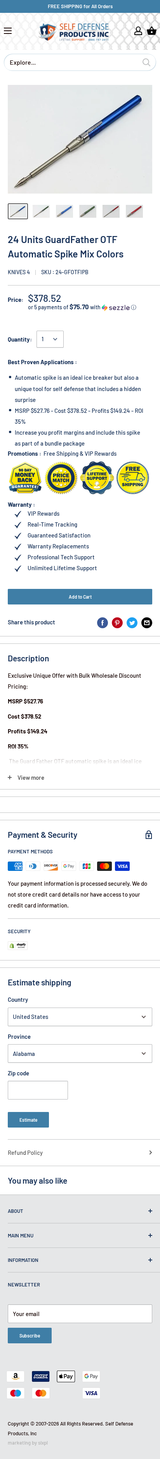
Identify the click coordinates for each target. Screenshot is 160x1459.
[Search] (146, 62)
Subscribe (29, 1335)
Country (18, 999)
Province (19, 1036)
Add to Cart (80, 596)
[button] (90, 307)
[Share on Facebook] (102, 622)
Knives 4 (19, 272)
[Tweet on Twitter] (132, 622)
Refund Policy (25, 1152)
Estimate (28, 1119)
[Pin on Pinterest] (117, 622)
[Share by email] (146, 622)
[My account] (138, 30)
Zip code (18, 1073)
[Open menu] (8, 31)
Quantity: (20, 339)
